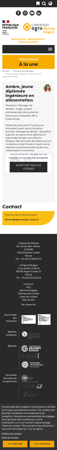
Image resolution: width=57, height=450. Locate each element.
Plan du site (28, 300)
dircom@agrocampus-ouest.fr (22, 219)
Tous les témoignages (23, 71)
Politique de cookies (11, 433)
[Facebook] (18, 13)
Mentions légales (28, 290)
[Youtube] (32, 13)
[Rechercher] (44, 3)
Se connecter (28, 304)
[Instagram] (25, 13)
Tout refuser (15, 444)
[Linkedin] (38, 13)
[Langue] (50, 3)
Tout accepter (42, 444)
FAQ (28, 287)
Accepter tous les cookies (28, 167)
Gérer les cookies (10, 437)
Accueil (5, 71)
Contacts (28, 284)
